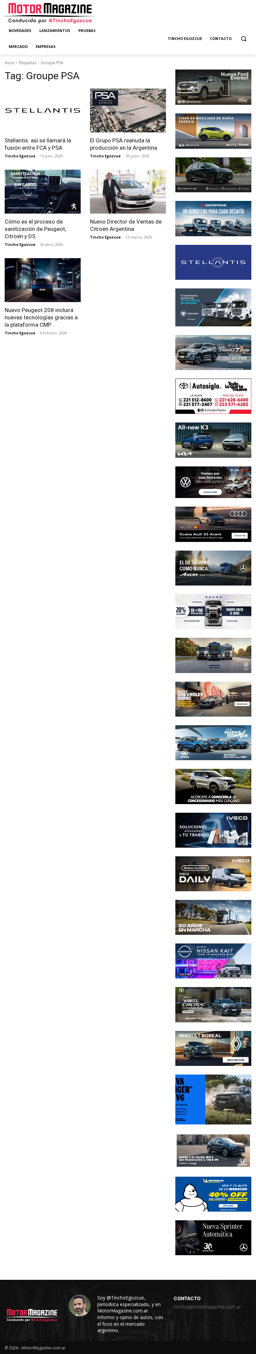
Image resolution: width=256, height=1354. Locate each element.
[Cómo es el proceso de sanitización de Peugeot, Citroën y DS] (43, 192)
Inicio (10, 63)
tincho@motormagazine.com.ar (207, 1306)
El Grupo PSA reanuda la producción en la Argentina (123, 144)
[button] (243, 39)
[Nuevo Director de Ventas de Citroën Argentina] (128, 192)
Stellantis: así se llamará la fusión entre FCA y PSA (38, 144)
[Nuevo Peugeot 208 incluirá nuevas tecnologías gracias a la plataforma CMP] (43, 280)
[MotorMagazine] (50, 13)
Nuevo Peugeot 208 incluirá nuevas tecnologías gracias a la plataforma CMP (41, 317)
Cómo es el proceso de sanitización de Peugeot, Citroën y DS (35, 229)
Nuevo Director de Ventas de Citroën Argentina (126, 225)
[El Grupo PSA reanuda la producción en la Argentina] (128, 110)
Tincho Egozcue (20, 155)
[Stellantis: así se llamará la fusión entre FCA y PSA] (43, 110)
